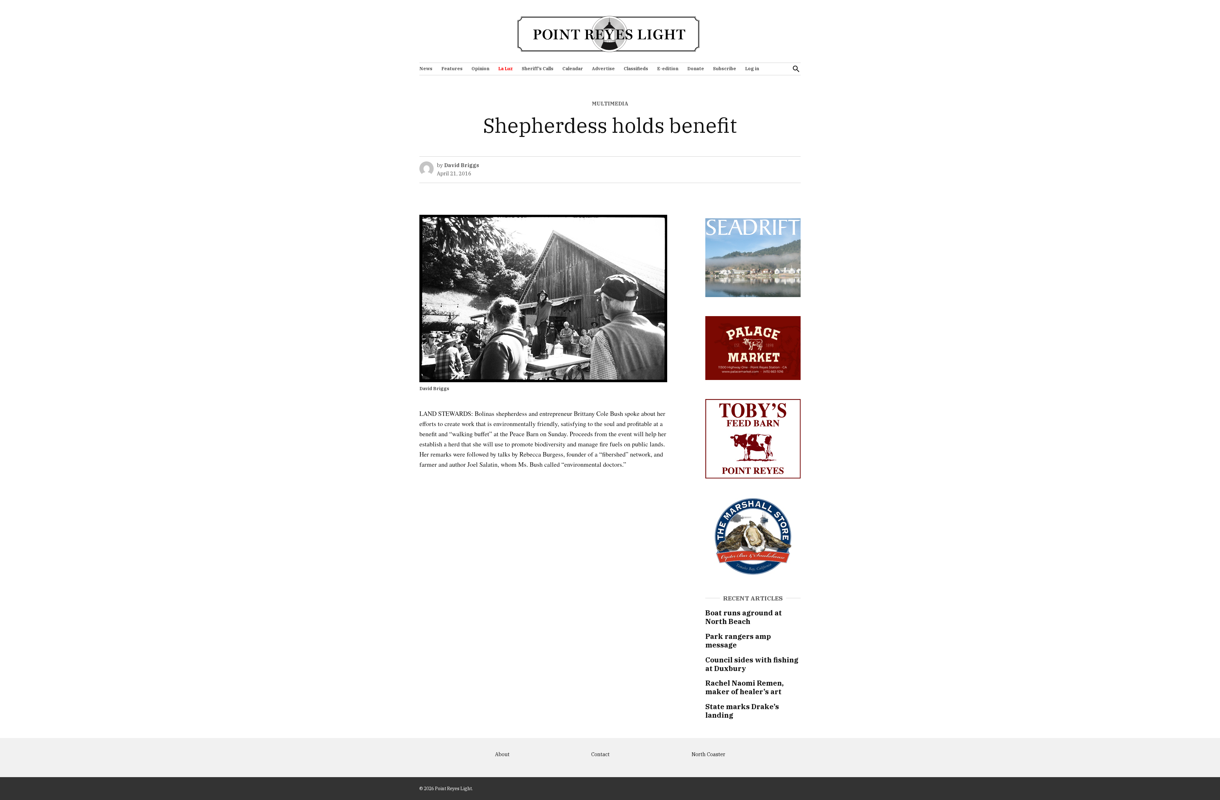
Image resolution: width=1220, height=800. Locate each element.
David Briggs (461, 165)
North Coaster (708, 754)
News (425, 68)
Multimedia (610, 103)
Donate (695, 68)
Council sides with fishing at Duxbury (751, 664)
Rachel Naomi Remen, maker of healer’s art (744, 687)
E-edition (667, 68)
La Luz (505, 68)
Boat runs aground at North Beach (743, 617)
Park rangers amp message (738, 640)
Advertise (603, 68)
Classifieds (636, 68)
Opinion (480, 68)
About (502, 754)
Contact (600, 754)
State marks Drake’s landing (742, 711)
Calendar (572, 68)
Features (452, 68)
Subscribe (724, 68)
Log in (752, 68)
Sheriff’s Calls (537, 68)
